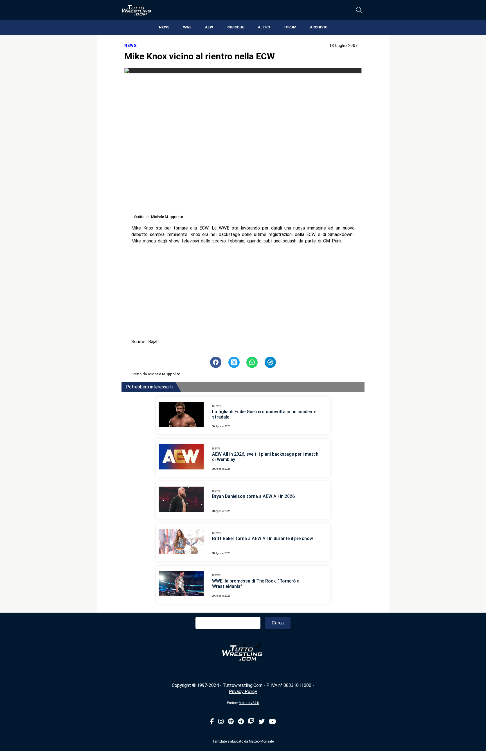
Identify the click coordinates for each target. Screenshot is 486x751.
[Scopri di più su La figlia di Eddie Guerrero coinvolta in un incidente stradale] (181, 415)
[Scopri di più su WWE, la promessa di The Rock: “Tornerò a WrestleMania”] (181, 584)
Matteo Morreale (261, 741)
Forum (290, 27)
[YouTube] (272, 722)
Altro (264, 27)
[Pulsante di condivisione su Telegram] (270, 362)
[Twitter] (261, 722)
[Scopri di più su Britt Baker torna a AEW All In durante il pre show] (181, 542)
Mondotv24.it (249, 703)
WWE (187, 27)
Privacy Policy (243, 691)
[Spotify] (231, 722)
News (164, 27)
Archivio (318, 27)
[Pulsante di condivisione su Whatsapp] (252, 362)
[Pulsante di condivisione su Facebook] (215, 362)
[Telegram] (241, 722)
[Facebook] (212, 722)
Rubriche (235, 27)
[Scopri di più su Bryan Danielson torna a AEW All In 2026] (181, 500)
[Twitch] (251, 722)
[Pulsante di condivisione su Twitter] (234, 362)
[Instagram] (221, 722)
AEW (209, 27)
